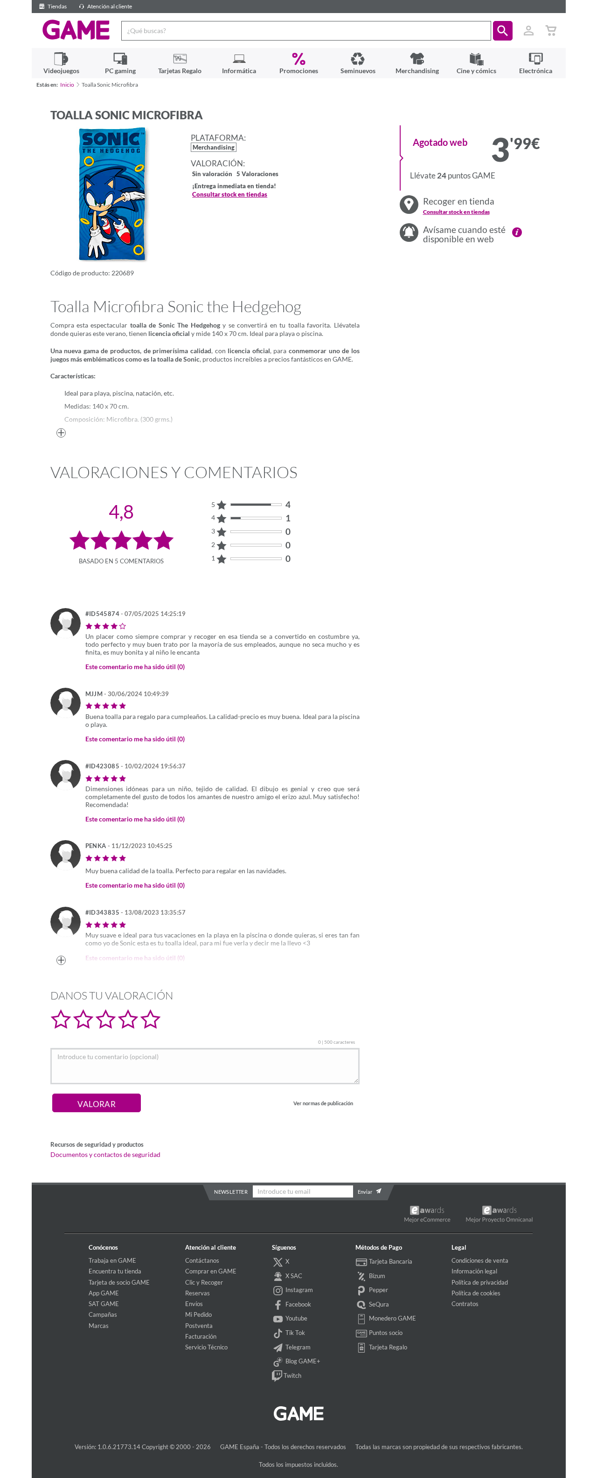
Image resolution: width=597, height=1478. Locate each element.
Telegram (297, 1347)
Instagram (298, 1289)
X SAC (293, 1276)
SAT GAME (104, 1303)
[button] (503, 31)
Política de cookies (475, 1293)
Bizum (376, 1276)
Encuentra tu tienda (115, 1271)
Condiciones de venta (479, 1260)
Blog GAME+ (302, 1361)
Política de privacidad (479, 1282)
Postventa (199, 1325)
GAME (76, 30)
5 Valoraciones (257, 174)
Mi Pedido (198, 1314)
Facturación (200, 1336)
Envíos (194, 1303)
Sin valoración (212, 174)
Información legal (474, 1271)
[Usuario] (529, 31)
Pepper (378, 1289)
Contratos (465, 1303)
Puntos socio (385, 1332)
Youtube (295, 1318)
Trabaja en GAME (112, 1260)
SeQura (378, 1304)
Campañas (103, 1314)
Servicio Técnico (206, 1347)
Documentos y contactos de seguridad (105, 1154)
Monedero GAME (392, 1318)
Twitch (291, 1375)
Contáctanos (202, 1260)
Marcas (99, 1325)
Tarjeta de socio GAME (119, 1282)
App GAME (104, 1293)
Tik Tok (294, 1332)
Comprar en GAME (210, 1271)
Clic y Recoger (204, 1282)
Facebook (297, 1304)
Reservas (197, 1293)
